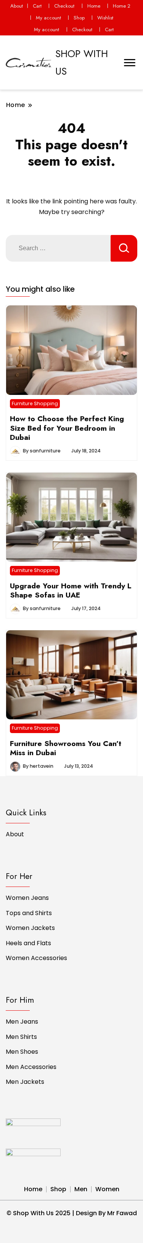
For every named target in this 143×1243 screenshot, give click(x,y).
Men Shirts (21, 1036)
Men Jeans (22, 1021)
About (16, 6)
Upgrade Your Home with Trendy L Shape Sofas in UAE (71, 590)
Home (93, 6)
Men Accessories (31, 1066)
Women (107, 1189)
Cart (37, 6)
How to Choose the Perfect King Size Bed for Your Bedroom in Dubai (67, 428)
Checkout (64, 6)
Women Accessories (36, 958)
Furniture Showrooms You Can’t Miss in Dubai (65, 748)
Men (80, 1189)
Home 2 (121, 6)
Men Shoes (22, 1051)
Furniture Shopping (35, 403)
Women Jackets (30, 927)
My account (48, 17)
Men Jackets (25, 1081)
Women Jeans (27, 897)
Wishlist (105, 17)
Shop (79, 17)
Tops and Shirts (29, 913)
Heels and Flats (28, 943)
